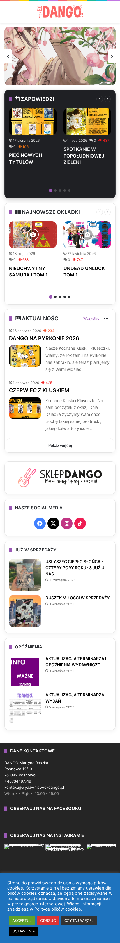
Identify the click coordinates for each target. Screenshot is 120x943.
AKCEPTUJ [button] (22, 920)
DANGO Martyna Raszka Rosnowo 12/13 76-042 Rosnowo (26, 768)
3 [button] (60, 190)
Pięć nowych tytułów (25, 158)
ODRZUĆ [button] (48, 920)
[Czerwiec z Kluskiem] (25, 408)
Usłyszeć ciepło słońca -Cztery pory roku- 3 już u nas (74, 567)
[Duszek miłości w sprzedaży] (25, 611)
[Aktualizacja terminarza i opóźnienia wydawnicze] (25, 672)
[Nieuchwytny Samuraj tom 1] (33, 234)
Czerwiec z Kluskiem (39, 390)
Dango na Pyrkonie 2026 (44, 338)
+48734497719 (17, 781)
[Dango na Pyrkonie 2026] (25, 356)
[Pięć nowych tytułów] (33, 121)
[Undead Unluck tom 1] (87, 234)
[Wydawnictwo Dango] (60, 11)
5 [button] (69, 190)
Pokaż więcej (60, 445)
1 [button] (50, 190)
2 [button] (55, 190)
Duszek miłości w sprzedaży (77, 597)
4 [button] (64, 190)
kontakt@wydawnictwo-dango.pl (34, 787)
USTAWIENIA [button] (23, 931)
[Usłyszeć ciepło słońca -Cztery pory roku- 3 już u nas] (25, 575)
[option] (60, 56)
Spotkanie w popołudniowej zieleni (83, 155)
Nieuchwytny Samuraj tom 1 (28, 271)
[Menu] (7, 13)
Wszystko (91, 318)
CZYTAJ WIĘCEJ (79, 920)
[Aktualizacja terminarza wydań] (25, 708)
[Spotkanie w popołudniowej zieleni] (87, 121)
